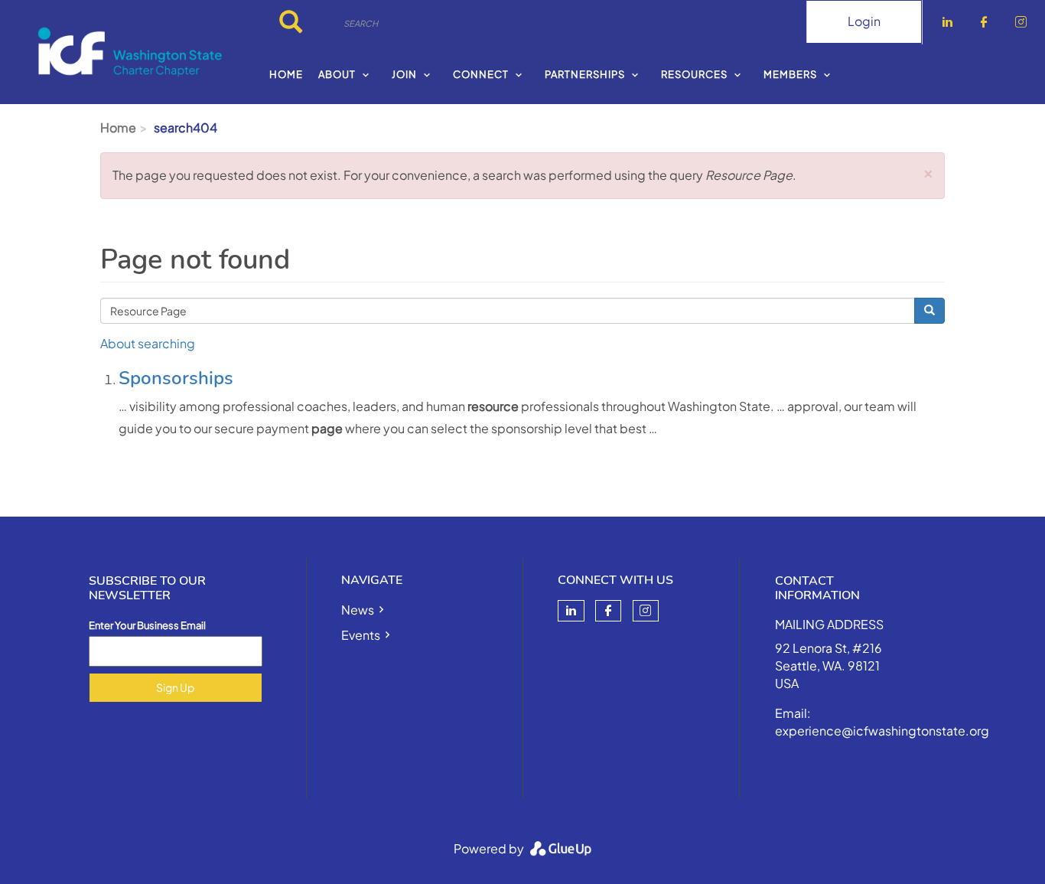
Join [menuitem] (404, 74)
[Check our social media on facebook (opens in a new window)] (608, 611)
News (357, 610)
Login (864, 21)
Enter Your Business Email (147, 625)
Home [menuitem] (286, 74)
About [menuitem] (337, 74)
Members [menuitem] (790, 74)
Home (118, 127)
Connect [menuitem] (481, 74)
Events (360, 635)
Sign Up (175, 687)
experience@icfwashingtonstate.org (882, 731)
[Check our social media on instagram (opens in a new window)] (645, 611)
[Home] (130, 52)
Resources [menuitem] (694, 74)
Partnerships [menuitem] (585, 74)
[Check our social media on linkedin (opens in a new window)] (571, 611)
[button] (928, 171)
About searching (147, 343)
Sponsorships (176, 378)
